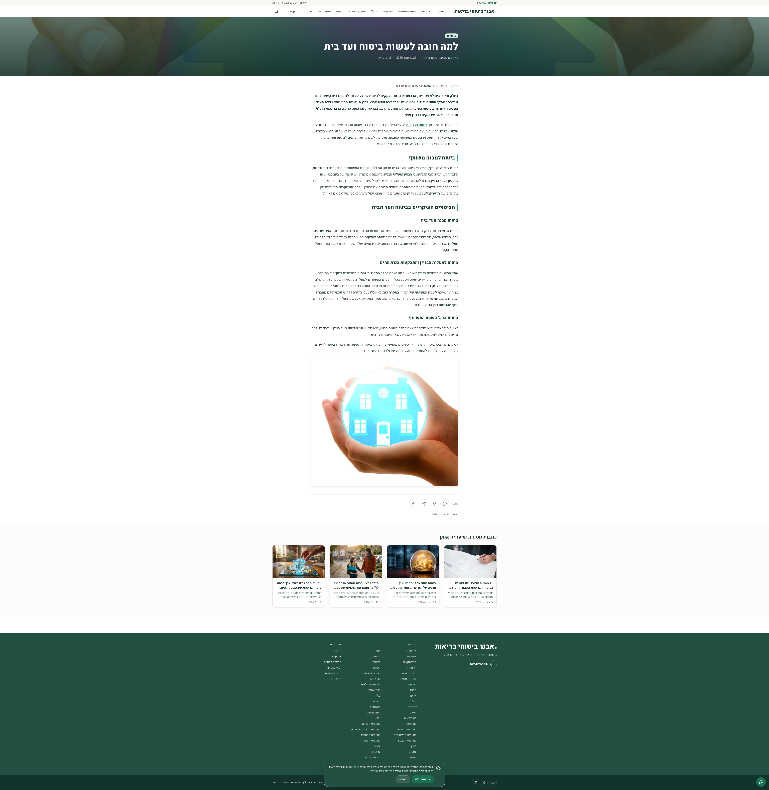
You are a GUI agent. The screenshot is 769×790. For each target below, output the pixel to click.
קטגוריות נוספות (332, 11)
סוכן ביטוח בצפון (407, 741)
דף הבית (453, 86)
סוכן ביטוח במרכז (370, 735)
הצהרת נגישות (333, 673)
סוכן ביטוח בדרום (370, 724)
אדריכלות (411, 651)
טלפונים (412, 684)
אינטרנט (412, 656)
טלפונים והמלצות (370, 684)
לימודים (412, 707)
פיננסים (412, 757)
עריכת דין (375, 752)
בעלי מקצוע (410, 662)
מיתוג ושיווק (373, 712)
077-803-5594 (479, 664)
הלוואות (412, 668)
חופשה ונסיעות (371, 673)
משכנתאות (410, 718)
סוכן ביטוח (358, 11)
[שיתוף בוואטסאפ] (444, 503)
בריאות (425, 11)
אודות (309, 11)
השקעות (387, 11)
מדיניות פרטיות (332, 662)
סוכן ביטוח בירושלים (405, 735)
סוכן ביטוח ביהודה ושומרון (365, 729)
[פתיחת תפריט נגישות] (761, 782)
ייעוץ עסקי (374, 690)
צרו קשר (294, 11)
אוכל (377, 651)
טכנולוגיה (375, 679)
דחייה (403, 779)
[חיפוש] (276, 11)
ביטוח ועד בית (416, 124)
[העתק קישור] (413, 503)
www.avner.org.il (297, 782)
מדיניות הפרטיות (383, 771)
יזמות (413, 690)
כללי (377, 696)
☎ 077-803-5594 (487, 2)
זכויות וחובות (409, 673)
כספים (376, 701)
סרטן (414, 746)
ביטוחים (440, 11)
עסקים (413, 752)
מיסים (413, 712)
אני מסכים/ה (422, 779)
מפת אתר (335, 679)
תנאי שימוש (334, 668)
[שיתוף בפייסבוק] (434, 503)
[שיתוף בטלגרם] (424, 503)
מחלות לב (375, 707)
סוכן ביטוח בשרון (371, 741)
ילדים (413, 696)
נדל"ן (373, 11)
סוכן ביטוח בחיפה (407, 729)
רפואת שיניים (372, 757)
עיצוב (377, 746)
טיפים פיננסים (407, 11)
